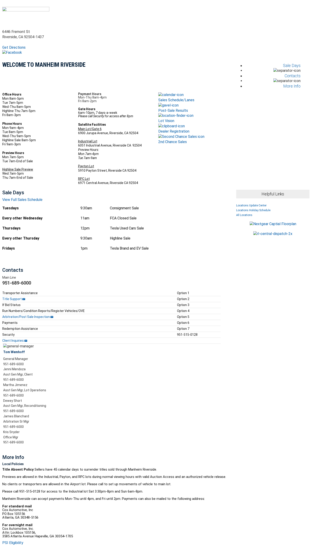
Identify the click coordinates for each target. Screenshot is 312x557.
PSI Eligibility (12, 543)
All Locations (244, 215)
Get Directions (14, 47)
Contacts (293, 75)
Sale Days (292, 65)
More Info (292, 86)
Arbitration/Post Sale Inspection (26, 317)
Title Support (12, 299)
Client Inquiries (13, 340)
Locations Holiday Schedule (253, 210)
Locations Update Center (251, 205)
